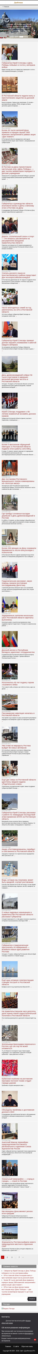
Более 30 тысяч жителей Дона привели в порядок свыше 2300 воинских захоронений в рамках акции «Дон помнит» (19, 28)
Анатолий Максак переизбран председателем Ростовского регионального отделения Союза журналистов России (16, 1145)
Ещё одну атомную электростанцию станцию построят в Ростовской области (18, 982)
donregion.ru (29, 1333)
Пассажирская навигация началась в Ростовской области (18, 714)
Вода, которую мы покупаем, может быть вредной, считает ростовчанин (17, 881)
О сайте (16, 1346)
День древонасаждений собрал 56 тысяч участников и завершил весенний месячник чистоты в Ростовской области (17, 378)
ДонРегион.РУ (29, 1351)
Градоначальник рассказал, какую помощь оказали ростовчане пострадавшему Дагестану (17, 583)
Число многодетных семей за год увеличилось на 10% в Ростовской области (17, 310)
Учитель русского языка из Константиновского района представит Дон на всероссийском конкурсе (19, 275)
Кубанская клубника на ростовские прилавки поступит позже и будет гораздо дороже (17, 1081)
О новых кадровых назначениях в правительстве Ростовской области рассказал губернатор (17, 914)
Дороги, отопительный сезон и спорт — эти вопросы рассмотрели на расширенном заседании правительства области (18, 239)
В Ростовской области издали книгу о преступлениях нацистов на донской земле (18, 98)
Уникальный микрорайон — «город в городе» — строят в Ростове (18, 1180)
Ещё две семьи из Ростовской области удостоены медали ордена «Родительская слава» (19, 782)
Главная (8, 1346)
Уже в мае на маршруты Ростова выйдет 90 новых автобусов (16, 747)
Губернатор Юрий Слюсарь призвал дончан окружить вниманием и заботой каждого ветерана (19, 342)
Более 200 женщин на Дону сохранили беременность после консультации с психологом (19, 550)
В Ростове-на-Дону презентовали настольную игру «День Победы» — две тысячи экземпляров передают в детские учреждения (18, 170)
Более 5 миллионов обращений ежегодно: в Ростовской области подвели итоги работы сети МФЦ (16, 447)
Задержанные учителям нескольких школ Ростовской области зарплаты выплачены (17, 618)
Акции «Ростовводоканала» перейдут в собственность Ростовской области (18, 850)
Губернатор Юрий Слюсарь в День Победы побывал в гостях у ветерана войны (18, 65)
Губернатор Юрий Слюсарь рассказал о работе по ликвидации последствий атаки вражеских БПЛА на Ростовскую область (19, 816)
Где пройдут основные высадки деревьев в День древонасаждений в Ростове (18, 516)
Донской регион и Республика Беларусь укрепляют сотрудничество (18, 651)
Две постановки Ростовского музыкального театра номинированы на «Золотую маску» (18, 481)
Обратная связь (27, 1346)
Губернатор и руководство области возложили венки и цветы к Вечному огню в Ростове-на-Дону (18, 206)
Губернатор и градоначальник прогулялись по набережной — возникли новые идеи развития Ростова (15, 948)
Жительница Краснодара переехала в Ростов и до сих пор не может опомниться (18, 1046)
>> (23, 1257)
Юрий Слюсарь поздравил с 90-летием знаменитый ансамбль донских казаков (19, 414)
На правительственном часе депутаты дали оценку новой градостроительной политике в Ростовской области (19, 1013)
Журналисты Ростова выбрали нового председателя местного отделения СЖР (19, 1244)
